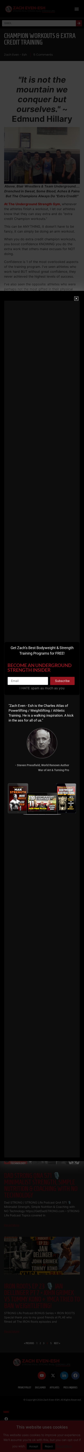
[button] (76, 298)
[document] (42, 726)
